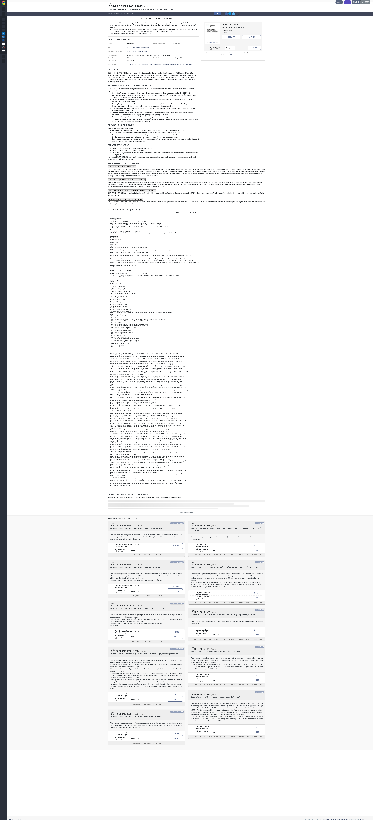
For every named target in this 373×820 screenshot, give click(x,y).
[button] (217, 13)
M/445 (241, 555)
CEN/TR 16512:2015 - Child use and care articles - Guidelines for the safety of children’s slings (160, 64)
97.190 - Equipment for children (138, 48)
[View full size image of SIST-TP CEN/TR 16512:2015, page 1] (212, 33)
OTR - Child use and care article (138, 52)
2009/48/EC (233, 555)
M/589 (248, 555)
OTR (132, 14)
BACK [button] (110, 14)
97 (226, 55)
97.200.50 (223, 555)
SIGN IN (356, 2)
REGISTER (365, 2)
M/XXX (254, 555)
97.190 (126, 14)
